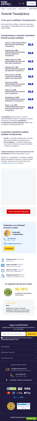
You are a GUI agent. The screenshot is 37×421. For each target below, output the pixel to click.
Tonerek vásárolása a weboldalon (18, 211)
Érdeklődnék (9, 248)
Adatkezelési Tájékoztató (7, 339)
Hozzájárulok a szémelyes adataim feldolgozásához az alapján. (17, 338)
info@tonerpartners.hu (9, 163)
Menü (32, 3)
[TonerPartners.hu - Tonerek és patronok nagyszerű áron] (6, 3)
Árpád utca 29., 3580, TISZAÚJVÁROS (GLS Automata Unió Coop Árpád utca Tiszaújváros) (15, 53)
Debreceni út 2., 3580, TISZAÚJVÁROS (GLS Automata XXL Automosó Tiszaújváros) (15, 68)
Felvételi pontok (22, 8)
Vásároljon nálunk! (11, 8)
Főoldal (3, 8)
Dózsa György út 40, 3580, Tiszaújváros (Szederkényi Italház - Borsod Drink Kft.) (13, 76)
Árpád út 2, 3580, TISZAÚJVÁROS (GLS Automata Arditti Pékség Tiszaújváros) (15, 44)
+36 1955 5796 (11, 238)
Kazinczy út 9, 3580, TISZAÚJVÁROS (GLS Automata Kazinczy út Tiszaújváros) (15, 84)
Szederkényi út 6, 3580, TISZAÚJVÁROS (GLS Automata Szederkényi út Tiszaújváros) (15, 99)
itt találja (27, 153)
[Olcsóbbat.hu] (23, 404)
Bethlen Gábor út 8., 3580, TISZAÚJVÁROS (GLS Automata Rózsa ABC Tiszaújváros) (15, 61)
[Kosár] (23, 3)
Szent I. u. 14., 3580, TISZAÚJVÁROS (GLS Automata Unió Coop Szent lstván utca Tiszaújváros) (15, 107)
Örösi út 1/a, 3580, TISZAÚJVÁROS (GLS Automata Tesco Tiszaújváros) (15, 91)
